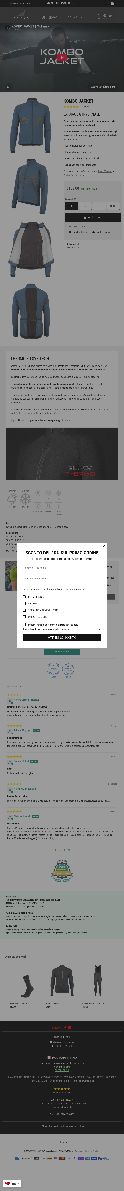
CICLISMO (33, 603)
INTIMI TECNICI (36, 597)
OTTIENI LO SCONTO (62, 637)
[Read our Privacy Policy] (99, 629)
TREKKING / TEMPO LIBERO (43, 610)
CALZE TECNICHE (37, 616)
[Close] (103, 546)
